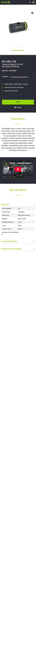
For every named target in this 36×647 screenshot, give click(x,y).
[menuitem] (30, 2)
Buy (18, 102)
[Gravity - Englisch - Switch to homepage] (5, 2)
